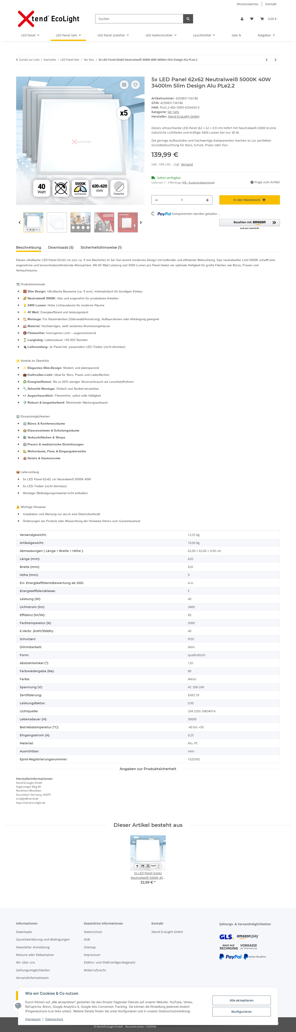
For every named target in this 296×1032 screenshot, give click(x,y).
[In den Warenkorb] (19, 74)
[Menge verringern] (156, 199)
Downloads (24, 932)
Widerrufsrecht (95, 970)
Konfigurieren (241, 1011)
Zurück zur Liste (29, 60)
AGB (87, 939)
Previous (19, 222)
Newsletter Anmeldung (33, 947)
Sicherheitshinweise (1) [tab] (101, 247)
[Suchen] (188, 18)
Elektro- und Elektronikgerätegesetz (109, 962)
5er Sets (173, 112)
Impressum (33, 1019)
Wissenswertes (248, 4)
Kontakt (270, 4)
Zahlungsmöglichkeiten (33, 970)
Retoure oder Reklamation (35, 955)
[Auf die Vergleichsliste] (124, 84)
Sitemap (90, 947)
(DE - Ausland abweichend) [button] (198, 182)
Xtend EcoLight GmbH (167, 932)
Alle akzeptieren (242, 1000)
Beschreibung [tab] (28, 247)
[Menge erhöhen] (207, 199)
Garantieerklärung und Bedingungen (43, 939)
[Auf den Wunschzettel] (135, 84)
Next (141, 222)
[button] (242, 18)
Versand (187, 164)
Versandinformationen (32, 978)
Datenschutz (54, 1019)
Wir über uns (25, 962)
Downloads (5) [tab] (61, 247)
